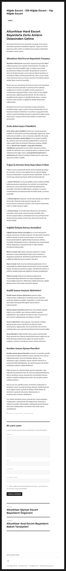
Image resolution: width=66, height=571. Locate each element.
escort (8, 566)
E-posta (10, 469)
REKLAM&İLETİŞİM (13, 555)
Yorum (9, 434)
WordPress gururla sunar (47, 566)
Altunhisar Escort (28, 413)
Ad (8, 460)
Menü (10, 20)
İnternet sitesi (12, 477)
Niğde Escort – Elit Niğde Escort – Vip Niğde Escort (24, 566)
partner (11, 413)
